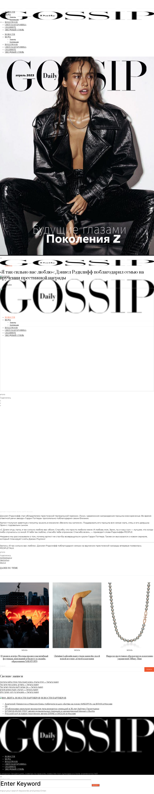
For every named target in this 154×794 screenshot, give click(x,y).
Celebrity (10, 27)
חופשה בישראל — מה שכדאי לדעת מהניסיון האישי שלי (21, 687)
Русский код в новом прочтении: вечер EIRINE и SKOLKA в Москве (40, 713)
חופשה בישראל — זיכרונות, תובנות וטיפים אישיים (19, 689)
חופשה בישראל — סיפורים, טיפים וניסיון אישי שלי (19, 684)
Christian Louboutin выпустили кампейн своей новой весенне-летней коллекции (77, 657)
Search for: (5, 779)
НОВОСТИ (10, 12)
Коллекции (14, 20)
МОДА (8, 14)
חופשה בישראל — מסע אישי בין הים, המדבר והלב (19, 692)
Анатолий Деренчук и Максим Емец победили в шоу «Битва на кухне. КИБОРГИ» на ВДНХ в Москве (58, 704)
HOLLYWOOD (11, 22)
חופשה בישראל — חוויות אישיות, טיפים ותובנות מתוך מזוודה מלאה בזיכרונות (29, 682)
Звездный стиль (14, 29)
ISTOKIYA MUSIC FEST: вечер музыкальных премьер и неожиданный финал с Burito (50, 711)
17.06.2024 (8, 284)
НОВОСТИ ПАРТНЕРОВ (53, 698)
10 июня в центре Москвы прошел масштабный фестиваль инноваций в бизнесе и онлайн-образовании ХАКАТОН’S (24, 659)
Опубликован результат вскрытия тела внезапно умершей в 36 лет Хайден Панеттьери (52, 708)
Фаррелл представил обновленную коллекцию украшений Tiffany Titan (129, 657)
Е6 (6, 706)
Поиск (3, 666)
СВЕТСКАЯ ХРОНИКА (15, 24)
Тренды (13, 17)
